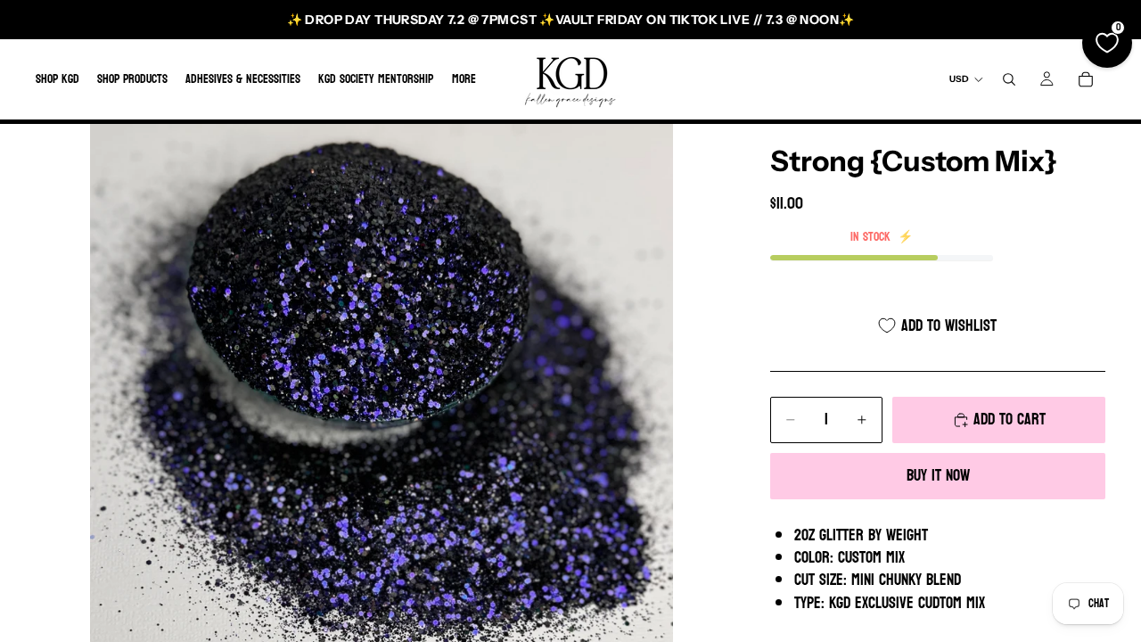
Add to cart (1009, 419)
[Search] (1009, 79)
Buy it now (938, 475)
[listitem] (464, 79)
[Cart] (1085, 79)
